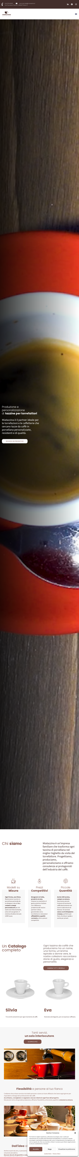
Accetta (36, 1149)
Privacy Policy (56, 1153)
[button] (75, 1133)
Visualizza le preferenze (66, 1149)
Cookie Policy (48, 1153)
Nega (50, 1149)
